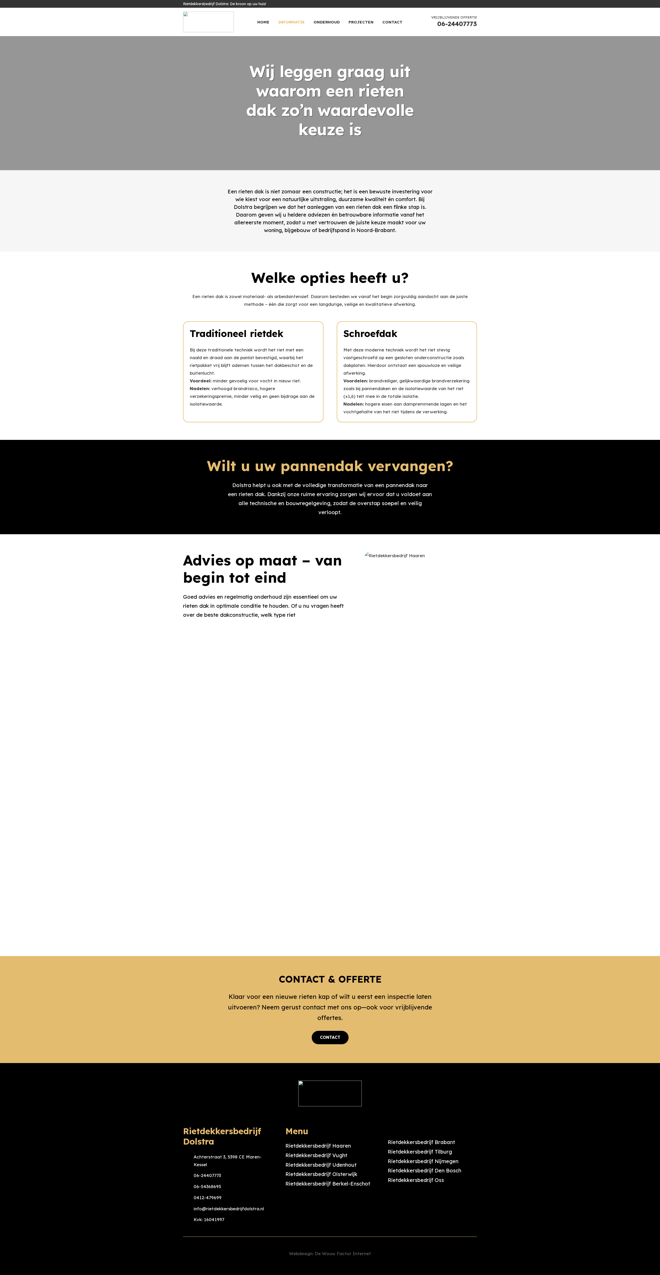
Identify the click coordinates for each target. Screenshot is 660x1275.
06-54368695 (207, 1186)
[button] (343, 22)
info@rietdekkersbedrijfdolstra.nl (229, 1208)
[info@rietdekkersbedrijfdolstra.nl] (188, 1208)
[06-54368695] (188, 1186)
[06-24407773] (188, 1175)
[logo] (208, 22)
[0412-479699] (188, 1197)
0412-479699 (207, 1197)
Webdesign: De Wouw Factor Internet (330, 1253)
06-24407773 (207, 1175)
